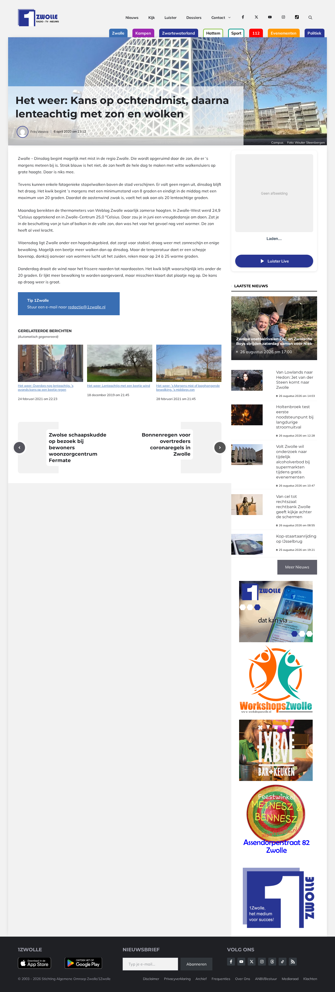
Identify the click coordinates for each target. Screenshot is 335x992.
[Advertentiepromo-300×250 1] (279, 926)
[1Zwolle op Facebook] (243, 18)
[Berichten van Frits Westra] (22, 132)
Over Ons (242, 979)
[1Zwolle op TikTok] (297, 18)
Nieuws (132, 17)
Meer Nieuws (297, 567)
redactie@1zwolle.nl (86, 306)
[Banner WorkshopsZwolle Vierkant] (276, 716)
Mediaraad (290, 979)
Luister (171, 17)
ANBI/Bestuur (266, 979)
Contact (218, 17)
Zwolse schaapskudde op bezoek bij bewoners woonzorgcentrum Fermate (77, 447)
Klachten (310, 979)
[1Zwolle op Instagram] (283, 18)
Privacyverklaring (177, 979)
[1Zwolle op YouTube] (270, 18)
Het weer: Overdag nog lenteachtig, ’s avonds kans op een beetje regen (45, 387)
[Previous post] (19, 447)
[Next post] (220, 447)
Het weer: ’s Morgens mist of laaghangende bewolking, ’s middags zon (188, 387)
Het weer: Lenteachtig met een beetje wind (118, 386)
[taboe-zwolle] (276, 779)
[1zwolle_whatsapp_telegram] (276, 640)
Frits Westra (39, 132)
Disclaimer (151, 979)
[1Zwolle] (38, 18)
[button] (310, 18)
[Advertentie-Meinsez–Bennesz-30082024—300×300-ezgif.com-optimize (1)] (276, 855)
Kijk (151, 17)
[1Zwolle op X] (256, 18)
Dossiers (194, 17)
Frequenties (221, 979)
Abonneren (196, 964)
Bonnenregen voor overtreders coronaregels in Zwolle (166, 444)
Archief (201, 979)
